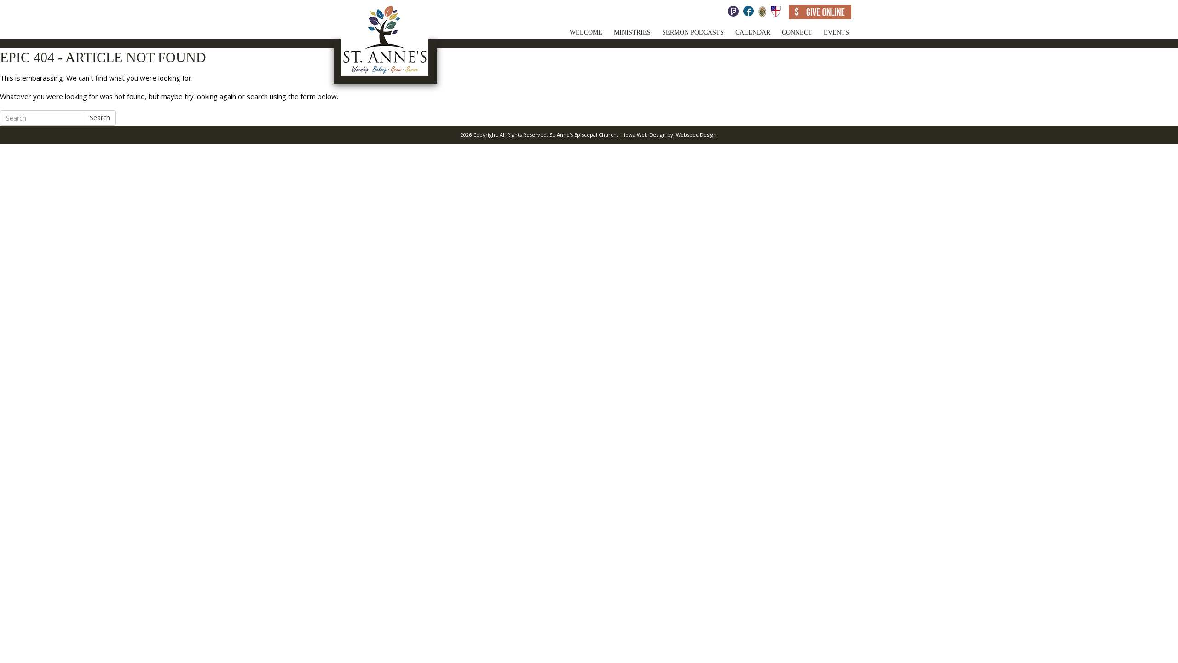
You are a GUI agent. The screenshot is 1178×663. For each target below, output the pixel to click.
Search (100, 117)
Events (836, 32)
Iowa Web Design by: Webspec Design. (671, 134)
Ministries (632, 32)
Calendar (752, 32)
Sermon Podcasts (693, 32)
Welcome (586, 32)
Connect (797, 32)
